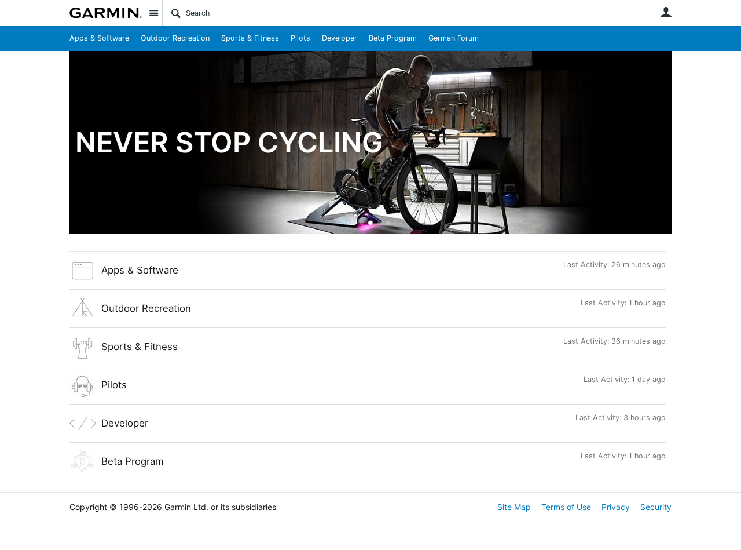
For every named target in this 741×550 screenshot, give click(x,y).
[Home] (105, 13)
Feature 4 (389, 223)
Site (153, 12)
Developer (339, 38)
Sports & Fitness (250, 38)
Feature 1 (361, 223)
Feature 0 (353, 223)
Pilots (300, 38)
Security (656, 507)
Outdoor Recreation (175, 38)
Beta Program (393, 38)
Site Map (514, 507)
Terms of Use (566, 507)
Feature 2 (371, 223)
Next (663, 143)
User (666, 12)
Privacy (615, 507)
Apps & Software (99, 38)
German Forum (453, 38)
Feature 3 (379, 223)
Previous (78, 143)
